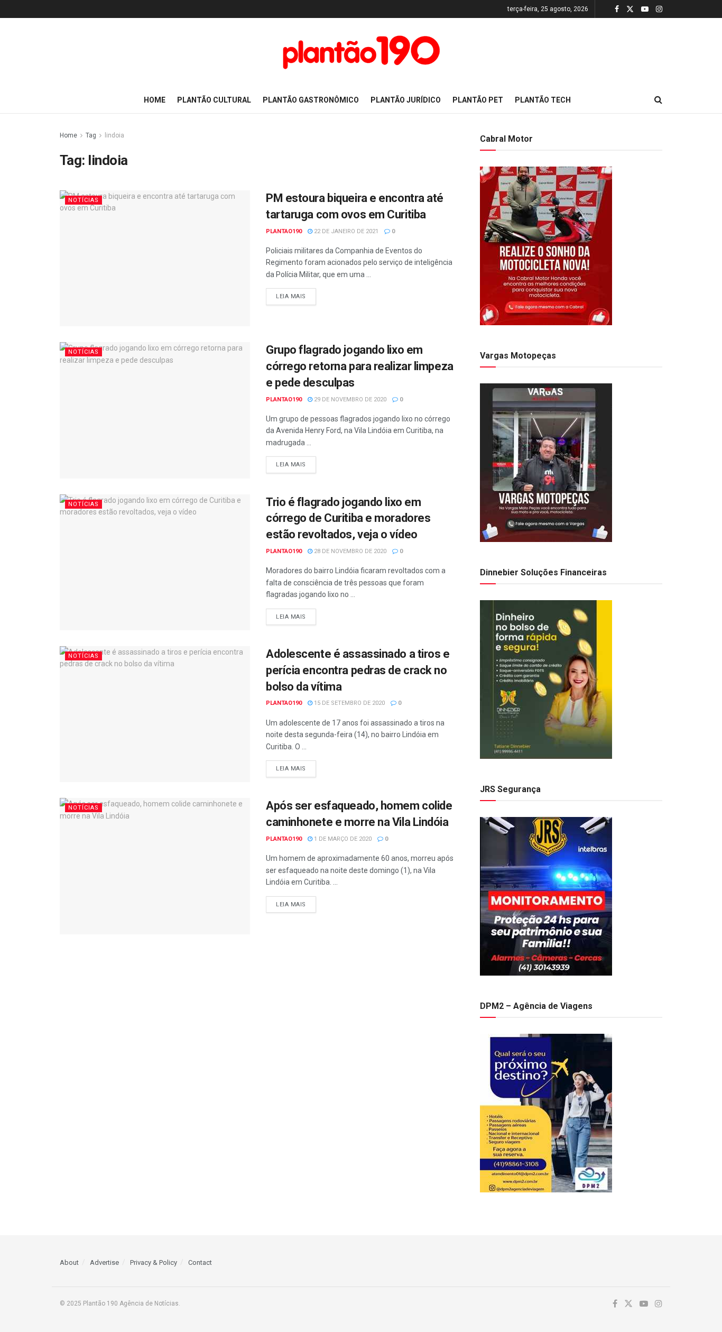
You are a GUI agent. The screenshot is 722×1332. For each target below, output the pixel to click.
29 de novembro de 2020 (349, 399)
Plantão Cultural (214, 100)
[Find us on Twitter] (630, 9)
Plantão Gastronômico (311, 100)
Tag (91, 135)
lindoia (114, 135)
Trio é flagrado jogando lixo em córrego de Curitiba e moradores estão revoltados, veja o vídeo (348, 518)
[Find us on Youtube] (645, 9)
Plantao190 (284, 231)
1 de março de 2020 (342, 838)
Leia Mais (296, 296)
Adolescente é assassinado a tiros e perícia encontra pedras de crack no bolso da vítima (358, 670)
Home (154, 100)
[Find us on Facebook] (617, 9)
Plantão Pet (477, 100)
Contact (200, 1262)
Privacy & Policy (153, 1262)
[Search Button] (658, 100)
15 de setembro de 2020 (348, 703)
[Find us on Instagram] (659, 9)
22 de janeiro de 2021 (345, 231)
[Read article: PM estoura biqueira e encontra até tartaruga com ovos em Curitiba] (155, 258)
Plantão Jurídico (406, 100)
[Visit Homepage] (361, 52)
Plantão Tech (543, 100)
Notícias (83, 200)
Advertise (104, 1262)
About (69, 1262)
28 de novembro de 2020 (349, 551)
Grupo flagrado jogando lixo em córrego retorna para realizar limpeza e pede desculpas (359, 366)
